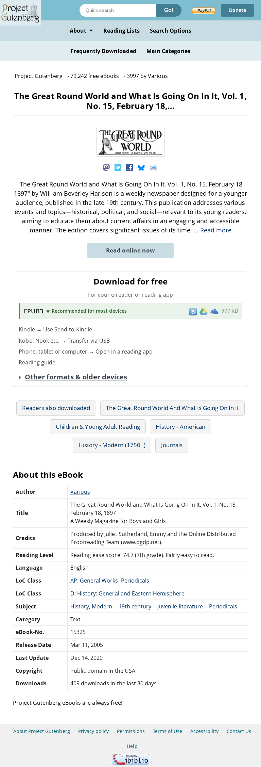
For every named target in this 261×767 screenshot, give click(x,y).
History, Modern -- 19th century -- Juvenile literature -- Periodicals (154, 606)
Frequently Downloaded (103, 51)
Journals (171, 445)
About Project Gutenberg (41, 731)
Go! (168, 10)
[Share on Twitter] (118, 167)
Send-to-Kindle (73, 329)
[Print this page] (153, 167)
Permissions (130, 731)
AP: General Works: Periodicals (109, 580)
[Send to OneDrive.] (214, 311)
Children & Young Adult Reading (98, 426)
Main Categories (168, 51)
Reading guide (37, 362)
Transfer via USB (89, 340)
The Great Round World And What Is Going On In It (172, 408)
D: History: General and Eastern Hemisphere (127, 593)
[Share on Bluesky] (141, 167)
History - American (180, 426)
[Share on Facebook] (129, 167)
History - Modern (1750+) (112, 445)
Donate (237, 10)
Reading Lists (121, 30)
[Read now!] (130, 154)
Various (80, 491)
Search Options (171, 30)
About (81, 30)
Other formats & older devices (76, 377)
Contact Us (239, 731)
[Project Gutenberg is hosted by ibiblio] (130, 763)
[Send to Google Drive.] (203, 311)
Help (132, 746)
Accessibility (204, 731)
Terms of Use (167, 731)
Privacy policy (93, 731)
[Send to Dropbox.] (193, 311)
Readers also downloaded (56, 408)
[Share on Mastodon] (106, 167)
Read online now (130, 250)
